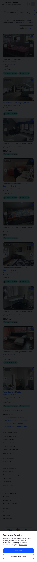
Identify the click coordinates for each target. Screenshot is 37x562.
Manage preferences (18, 556)
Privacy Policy (23, 545)
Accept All (18, 550)
